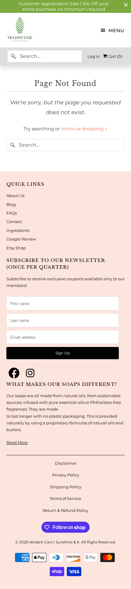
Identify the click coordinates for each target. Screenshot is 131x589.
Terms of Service (65, 498)
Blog (11, 204)
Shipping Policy (65, 486)
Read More (17, 442)
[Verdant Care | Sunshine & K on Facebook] (14, 373)
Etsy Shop (16, 247)
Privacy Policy (65, 474)
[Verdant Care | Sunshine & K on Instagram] (30, 373)
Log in (93, 56)
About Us (15, 195)
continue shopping (83, 129)
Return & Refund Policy (65, 510)
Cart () (114, 56)
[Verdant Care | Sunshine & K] (16, 30)
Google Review (21, 239)
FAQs (11, 213)
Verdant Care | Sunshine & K (54, 542)
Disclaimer (65, 463)
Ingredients (18, 230)
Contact (14, 221)
